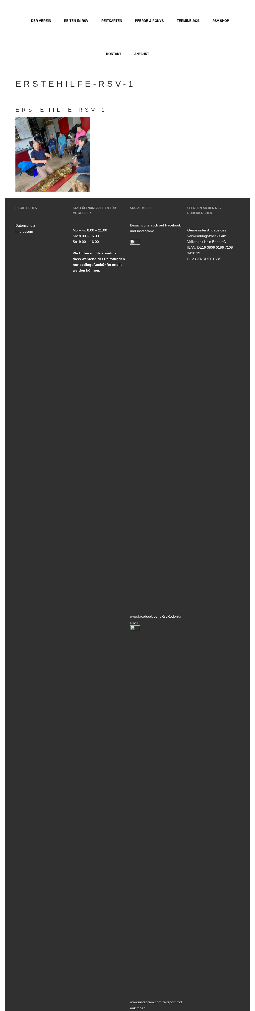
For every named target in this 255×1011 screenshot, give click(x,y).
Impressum (24, 231)
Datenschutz (25, 225)
